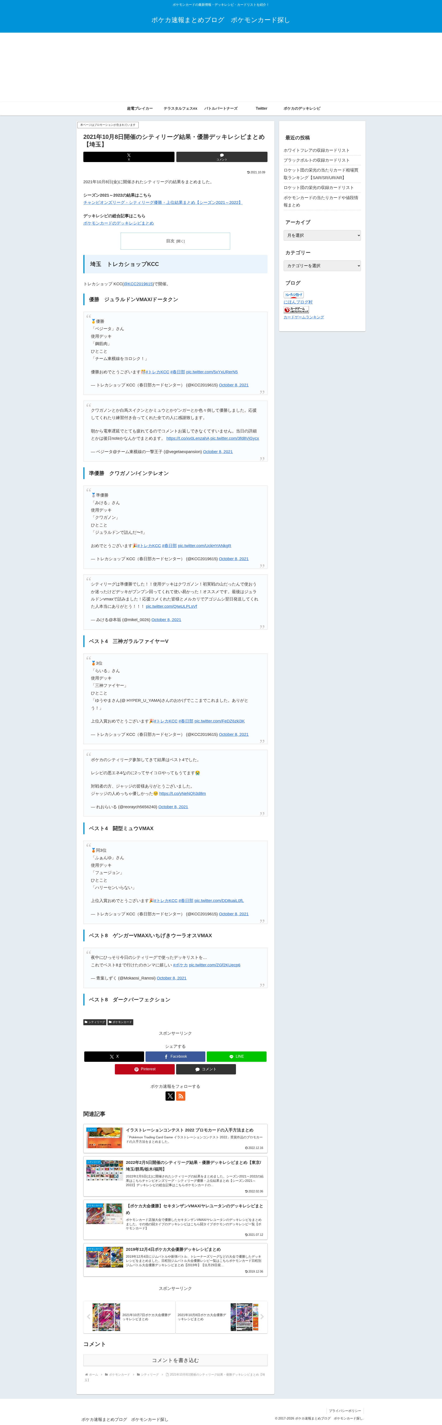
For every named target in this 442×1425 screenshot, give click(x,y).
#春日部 (177, 372)
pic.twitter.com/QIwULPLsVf (171, 606)
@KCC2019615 (138, 284)
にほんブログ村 (298, 302)
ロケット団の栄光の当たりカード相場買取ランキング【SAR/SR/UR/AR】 (321, 174)
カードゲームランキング (304, 317)
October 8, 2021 (234, 385)
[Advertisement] (221, 67)
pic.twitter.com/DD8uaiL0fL (219, 900)
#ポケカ (180, 965)
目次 (170, 241)
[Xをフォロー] (170, 1096)
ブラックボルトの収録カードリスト (317, 160)
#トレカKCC (157, 372)
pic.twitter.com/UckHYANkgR (204, 545)
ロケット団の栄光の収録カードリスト (319, 187)
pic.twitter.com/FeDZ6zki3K (220, 721)
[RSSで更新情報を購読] (180, 1096)
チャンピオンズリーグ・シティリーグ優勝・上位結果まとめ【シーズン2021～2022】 (163, 202)
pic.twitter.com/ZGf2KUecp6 (214, 965)
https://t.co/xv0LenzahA (187, 438)
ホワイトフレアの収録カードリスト (317, 150)
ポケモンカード (122, 1022)
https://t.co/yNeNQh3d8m (182, 793)
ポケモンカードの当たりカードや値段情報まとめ (321, 201)
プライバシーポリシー (345, 1411)
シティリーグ (96, 1022)
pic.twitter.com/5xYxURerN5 (212, 372)
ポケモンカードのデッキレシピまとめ (118, 223)
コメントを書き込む (175, 1360)
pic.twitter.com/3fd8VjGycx (234, 438)
